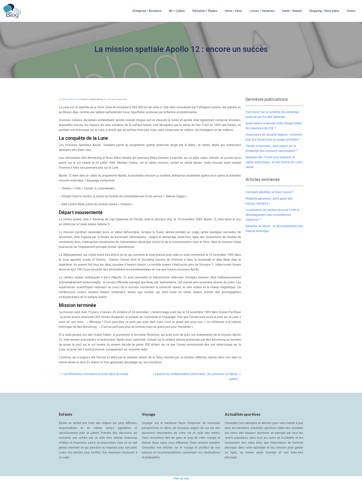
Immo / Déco (233, 11)
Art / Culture (177, 11)
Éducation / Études (204, 11)
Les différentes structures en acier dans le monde (95, 374)
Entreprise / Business (147, 11)
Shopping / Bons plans (324, 11)
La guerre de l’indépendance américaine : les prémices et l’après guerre (195, 376)
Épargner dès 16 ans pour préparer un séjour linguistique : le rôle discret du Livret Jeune (273, 162)
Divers (351, 11)
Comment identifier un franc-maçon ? (269, 192)
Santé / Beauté (292, 11)
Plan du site (181, 478)
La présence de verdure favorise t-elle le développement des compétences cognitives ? (272, 214)
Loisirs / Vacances (262, 11)
